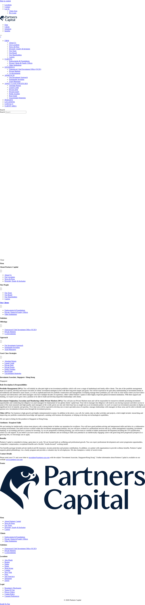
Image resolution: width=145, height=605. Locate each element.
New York (8, 572)
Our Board (8, 295)
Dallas (7, 564)
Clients (7, 27)
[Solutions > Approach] (1, 341)
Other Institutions (11, 314)
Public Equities (10, 369)
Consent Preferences (12, 596)
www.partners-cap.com (14, 459)
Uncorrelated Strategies (13, 373)
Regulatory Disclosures (13, 588)
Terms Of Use (10, 590)
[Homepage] (72, 514)
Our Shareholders (11, 297)
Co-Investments (10, 334)
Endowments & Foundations (15, 310)
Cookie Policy (10, 594)
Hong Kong (9, 568)
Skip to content (5, 1)
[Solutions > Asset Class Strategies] (1, 357)
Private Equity (10, 367)
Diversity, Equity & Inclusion (15, 281)
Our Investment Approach (14, 345)
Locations (8, 5)
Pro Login (12, 13)
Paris (6, 574)
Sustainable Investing (12, 347)
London (7, 570)
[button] (5, 604)
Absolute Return (10, 361)
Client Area (13, 11)
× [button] (0, 37)
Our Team (8, 293)
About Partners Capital (13, 521)
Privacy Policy (10, 592)
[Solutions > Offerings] (1, 326)
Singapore (8, 578)
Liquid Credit (9, 363)
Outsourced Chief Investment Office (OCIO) (21, 330)
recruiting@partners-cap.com (39, 457)
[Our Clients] (1, 306)
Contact (7, 7)
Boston (7, 562)
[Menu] (1, 35)
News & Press (10, 279)
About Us (8, 275)
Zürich (7, 581)
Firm (6, 25)
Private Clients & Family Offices (16, 312)
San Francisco (10, 576)
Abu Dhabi (9, 560)
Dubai (7, 566)
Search (2, 112)
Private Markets (10, 332)
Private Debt (9, 365)
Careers (7, 299)
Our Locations (10, 277)
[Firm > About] (1, 271)
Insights (7, 31)
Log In (7, 9)
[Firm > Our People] (1, 289)
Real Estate (9, 371)
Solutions (8, 29)
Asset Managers (10, 349)
